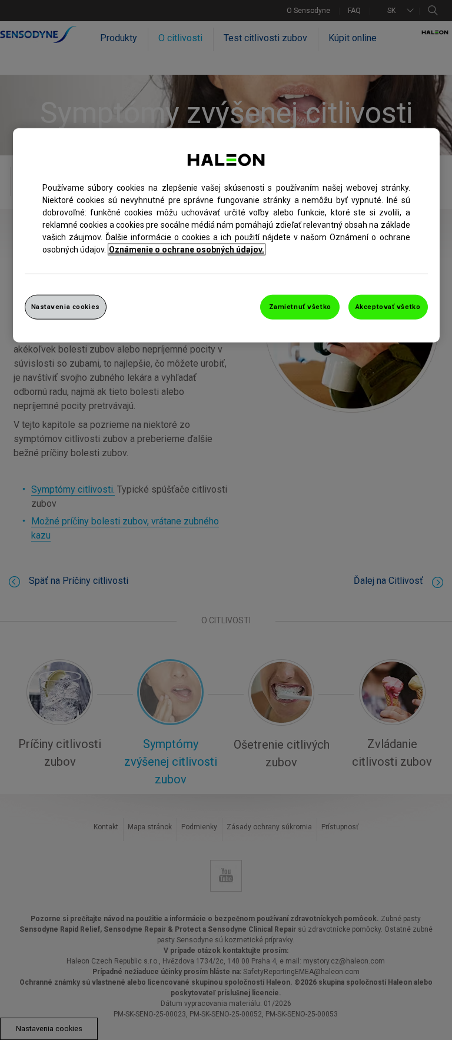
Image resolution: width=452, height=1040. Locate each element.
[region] (226, 235)
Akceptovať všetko (388, 307)
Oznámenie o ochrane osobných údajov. (186, 249)
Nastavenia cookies (65, 307)
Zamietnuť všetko (300, 307)
